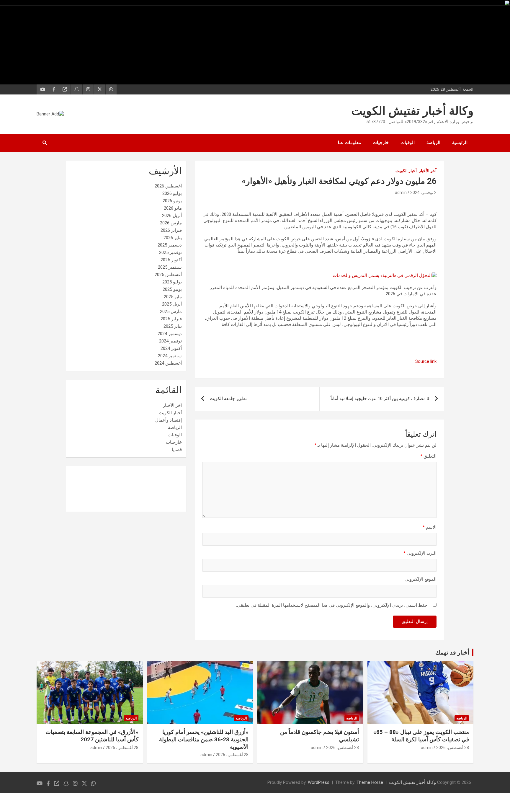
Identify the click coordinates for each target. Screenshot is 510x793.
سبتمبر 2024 (170, 355)
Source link (426, 361)
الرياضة (433, 142)
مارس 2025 (171, 311)
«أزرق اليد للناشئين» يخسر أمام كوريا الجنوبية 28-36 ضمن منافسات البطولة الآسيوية (204, 739)
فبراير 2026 (171, 230)
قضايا (177, 449)
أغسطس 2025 (168, 274)
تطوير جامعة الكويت (228, 398)
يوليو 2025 (172, 282)
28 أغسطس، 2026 (452, 747)
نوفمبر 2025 (170, 252)
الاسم (430, 527)
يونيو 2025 (172, 289)
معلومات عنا (349, 142)
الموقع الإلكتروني (421, 579)
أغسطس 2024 (168, 363)
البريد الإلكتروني (420, 553)
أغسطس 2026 (168, 186)
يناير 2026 (173, 237)
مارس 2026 (171, 223)
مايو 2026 (173, 208)
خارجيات (381, 142)
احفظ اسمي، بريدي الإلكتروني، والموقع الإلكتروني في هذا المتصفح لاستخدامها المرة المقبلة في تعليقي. (332, 605)
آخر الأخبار (428, 170)
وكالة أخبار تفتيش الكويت (412, 111)
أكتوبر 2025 (171, 259)
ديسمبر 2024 (170, 333)
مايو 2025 (173, 296)
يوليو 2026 (172, 193)
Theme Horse (370, 782)
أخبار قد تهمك (452, 652)
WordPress (318, 782)
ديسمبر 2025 (170, 245)
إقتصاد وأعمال (168, 420)
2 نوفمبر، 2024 (423, 192)
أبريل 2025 (172, 304)
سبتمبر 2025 (170, 267)
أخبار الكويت (406, 170)
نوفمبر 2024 (170, 341)
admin (401, 192)
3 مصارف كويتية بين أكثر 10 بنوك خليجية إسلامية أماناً (380, 398)
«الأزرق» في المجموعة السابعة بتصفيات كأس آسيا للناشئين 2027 (91, 736)
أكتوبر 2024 (171, 348)
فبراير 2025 (171, 319)
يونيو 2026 (172, 200)
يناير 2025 (173, 326)
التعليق (428, 456)
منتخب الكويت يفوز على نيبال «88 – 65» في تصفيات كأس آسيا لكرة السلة (421, 736)
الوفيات (408, 142)
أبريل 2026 (172, 215)
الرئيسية (460, 142)
